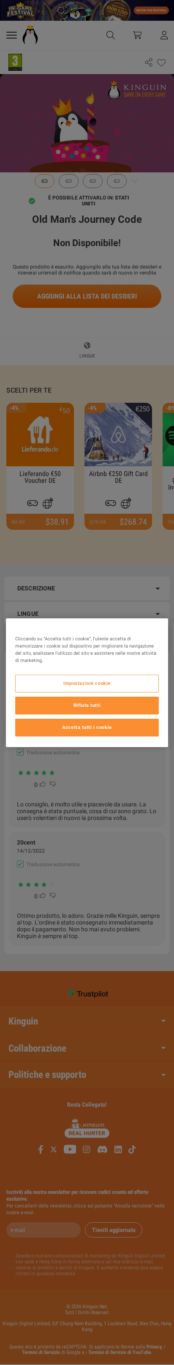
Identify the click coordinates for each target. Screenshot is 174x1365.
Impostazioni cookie (87, 683)
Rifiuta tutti (87, 705)
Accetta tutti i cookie (87, 727)
